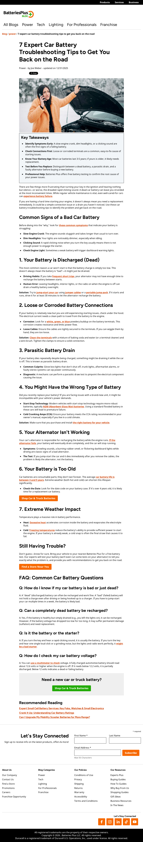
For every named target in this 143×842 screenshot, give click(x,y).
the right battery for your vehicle (91, 422)
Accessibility (80, 796)
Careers (6, 792)
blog (4, 33)
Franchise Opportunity (14, 796)
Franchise (108, 24)
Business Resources (120, 800)
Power (27, 24)
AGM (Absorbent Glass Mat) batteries (63, 406)
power (12, 33)
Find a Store (8, 783)
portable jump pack (97, 292)
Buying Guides (118, 779)
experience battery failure (37, 196)
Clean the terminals (41, 337)
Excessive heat (38, 522)
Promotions (8, 788)
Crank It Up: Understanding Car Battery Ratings (46, 712)
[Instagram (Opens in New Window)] (109, 821)
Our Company (9, 775)
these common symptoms (73, 225)
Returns (78, 788)
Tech (41, 24)
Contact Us (8, 779)
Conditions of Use (83, 775)
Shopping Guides (119, 792)
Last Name (114, 735)
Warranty (79, 792)
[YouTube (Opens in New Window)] (134, 821)
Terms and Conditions (86, 800)
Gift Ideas (115, 796)
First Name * (81, 735)
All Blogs (10, 24)
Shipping (79, 783)
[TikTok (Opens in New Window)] (126, 821)
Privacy (78, 779)
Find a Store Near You (35, 566)
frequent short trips (63, 276)
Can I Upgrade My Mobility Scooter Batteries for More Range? (54, 717)
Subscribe (131, 752)
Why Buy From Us (119, 788)
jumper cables (73, 292)
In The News (116, 805)
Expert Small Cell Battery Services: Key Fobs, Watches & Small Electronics (61, 708)
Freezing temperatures (42, 530)
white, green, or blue (58, 321)
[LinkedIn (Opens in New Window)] (118, 821)
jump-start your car (47, 292)
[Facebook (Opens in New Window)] (101, 821)
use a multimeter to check (45, 662)
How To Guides (118, 783)
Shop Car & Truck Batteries (38, 498)
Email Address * (82, 747)
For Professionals (81, 24)
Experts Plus (116, 775)
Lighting (56, 24)
